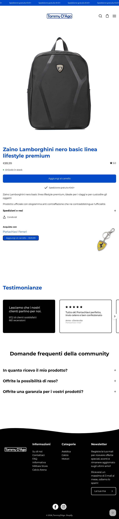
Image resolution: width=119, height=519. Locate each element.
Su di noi (37, 451)
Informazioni (41, 444)
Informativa (39, 462)
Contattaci (38, 455)
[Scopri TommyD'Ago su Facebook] (55, 507)
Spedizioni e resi (13, 210)
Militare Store (40, 466)
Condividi (12, 217)
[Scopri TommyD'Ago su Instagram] (63, 507)
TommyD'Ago (59, 515)
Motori (65, 458)
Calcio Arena (39, 469)
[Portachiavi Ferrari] (105, 239)
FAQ (34, 458)
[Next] (115, 316)
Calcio (65, 455)
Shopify (69, 515)
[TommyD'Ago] (59, 16)
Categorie (69, 444)
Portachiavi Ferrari (15, 231)
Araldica (66, 451)
